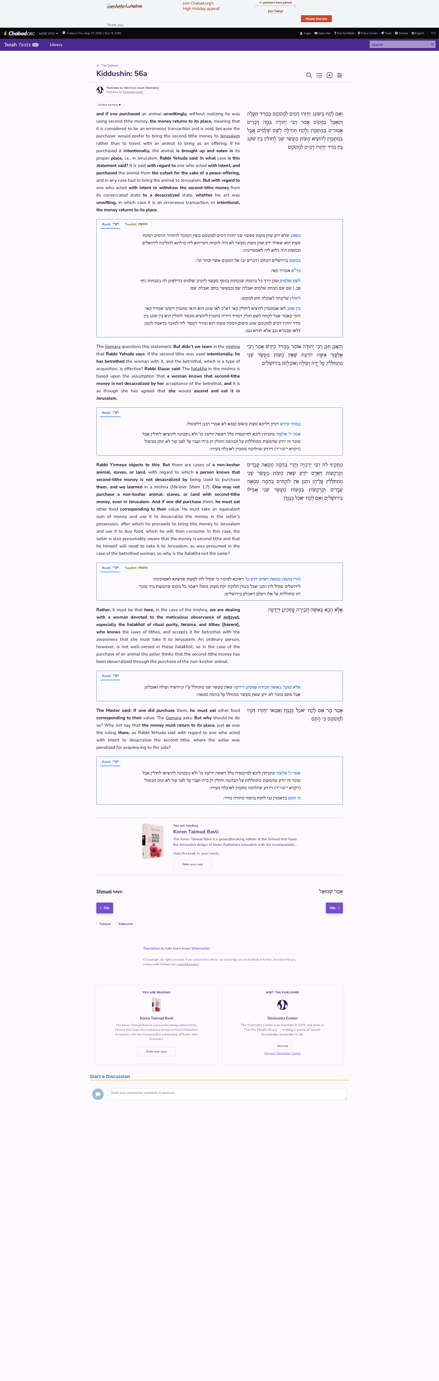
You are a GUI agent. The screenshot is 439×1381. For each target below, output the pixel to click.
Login (307, 33)
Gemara (113, 347)
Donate (403, 33)
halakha (199, 369)
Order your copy (192, 864)
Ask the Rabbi (345, 33)
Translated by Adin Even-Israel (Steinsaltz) (132, 88)
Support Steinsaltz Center (282, 1053)
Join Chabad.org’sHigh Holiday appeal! (201, 5)
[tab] (110, 225)
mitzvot (231, 617)
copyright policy (188, 964)
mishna (233, 347)
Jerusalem (230, 136)
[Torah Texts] (21, 44)
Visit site (282, 1046)
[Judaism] (19, 33)
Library (56, 44)
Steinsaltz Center (133, 92)
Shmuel (104, 891)
